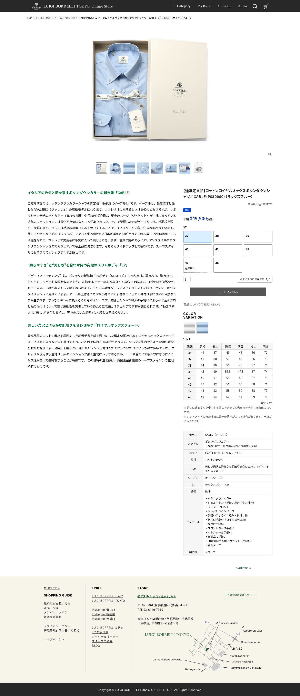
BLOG (96, 645)
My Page (204, 6)
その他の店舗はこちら (239, 594)
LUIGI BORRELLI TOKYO (108, 601)
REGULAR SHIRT (66, 17)
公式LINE (156, 596)
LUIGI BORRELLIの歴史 (107, 628)
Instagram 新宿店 (103, 614)
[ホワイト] (189, 328)
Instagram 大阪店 (103, 619)
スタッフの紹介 (102, 641)
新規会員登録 (53, 617)
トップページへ (54, 639)
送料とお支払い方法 (57, 603)
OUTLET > (52, 588)
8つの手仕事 (100, 632)
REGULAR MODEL (44, 17)
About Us (224, 6)
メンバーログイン (56, 612)
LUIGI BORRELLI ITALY (107, 596)
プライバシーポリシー (58, 626)
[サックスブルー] (202, 328)
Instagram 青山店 (103, 610)
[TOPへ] (242, 568)
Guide (242, 6)
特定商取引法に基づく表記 (61, 630)
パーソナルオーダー (105, 636)
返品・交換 (51, 608)
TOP (29, 17)
